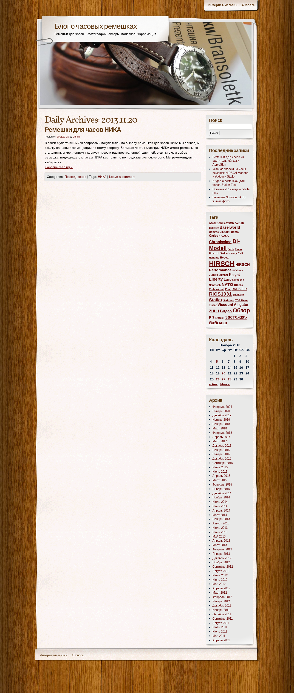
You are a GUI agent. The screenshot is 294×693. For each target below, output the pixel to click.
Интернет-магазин (222, 5)
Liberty (216, 279)
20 (223, 373)
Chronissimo (220, 242)
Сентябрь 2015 (222, 463)
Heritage (214, 257)
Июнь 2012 (219, 579)
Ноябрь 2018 (221, 424)
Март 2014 (219, 515)
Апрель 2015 (221, 475)
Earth (231, 249)
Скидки (219, 317)
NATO (227, 284)
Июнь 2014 (219, 506)
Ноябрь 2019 (221, 419)
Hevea (224, 257)
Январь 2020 (221, 411)
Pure (228, 289)
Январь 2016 (221, 454)
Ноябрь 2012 (221, 562)
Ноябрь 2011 (221, 610)
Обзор (241, 310)
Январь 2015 (221, 489)
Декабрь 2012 (221, 558)
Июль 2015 (220, 467)
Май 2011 (218, 636)
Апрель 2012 (221, 588)
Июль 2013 (220, 527)
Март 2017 (219, 441)
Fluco (238, 249)
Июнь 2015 (219, 471)
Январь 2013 (221, 553)
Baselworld (230, 227)
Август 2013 (220, 523)
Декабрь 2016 (221, 445)
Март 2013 (219, 545)
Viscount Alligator (233, 305)
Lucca (228, 279)
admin (76, 136)
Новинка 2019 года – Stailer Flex (231, 191)
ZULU (214, 311)
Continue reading (59, 167)
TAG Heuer (241, 300)
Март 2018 (219, 428)
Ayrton (239, 222)
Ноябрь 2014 (221, 497)
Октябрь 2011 (221, 614)
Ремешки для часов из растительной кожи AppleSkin (228, 161)
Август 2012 (220, 571)
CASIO (225, 235)
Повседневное (75, 176)
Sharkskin (239, 294)
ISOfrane (237, 270)
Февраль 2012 (222, 597)
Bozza (235, 231)
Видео (226, 311)
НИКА (102, 176)
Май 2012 (219, 584)
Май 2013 (219, 536)
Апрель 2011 (221, 640)
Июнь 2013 (219, 532)
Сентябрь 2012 (222, 566)
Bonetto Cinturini (219, 231)
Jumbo (213, 274)
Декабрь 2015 (221, 458)
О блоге (248, 5)
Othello (238, 285)
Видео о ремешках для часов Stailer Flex (228, 183)
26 (218, 379)
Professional (216, 289)
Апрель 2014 (221, 510)
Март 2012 (219, 592)
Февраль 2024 (222, 406)
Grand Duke (218, 253)
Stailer (215, 299)
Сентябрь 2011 (222, 618)
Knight (234, 274)
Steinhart (228, 300)
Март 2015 (219, 480)
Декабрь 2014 (221, 493)
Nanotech (215, 285)
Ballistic (214, 227)
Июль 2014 (220, 501)
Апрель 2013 (221, 540)
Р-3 (211, 317)
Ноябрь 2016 (221, 450)
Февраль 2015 (222, 484)
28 (230, 379)
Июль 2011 (219, 627)
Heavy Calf (236, 253)
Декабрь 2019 (221, 415)
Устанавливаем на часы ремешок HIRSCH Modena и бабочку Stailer (230, 172)
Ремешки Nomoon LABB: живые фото (229, 199)
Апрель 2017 (221, 437)
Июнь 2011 (219, 631)
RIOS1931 (220, 293)
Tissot (213, 305)
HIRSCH (222, 263)
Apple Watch (226, 222)
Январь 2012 (221, 601)
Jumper (223, 274)
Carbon (214, 235)
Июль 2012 (220, 575)
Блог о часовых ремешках (95, 27)
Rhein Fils (239, 289)
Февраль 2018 (222, 432)
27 (223, 379)
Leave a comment (122, 176)
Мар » (225, 384)
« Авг (213, 384)
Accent (213, 222)
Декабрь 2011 (221, 605)
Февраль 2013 (222, 549)
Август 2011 (220, 623)
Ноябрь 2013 (221, 519)
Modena (239, 279)
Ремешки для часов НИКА (83, 130)
